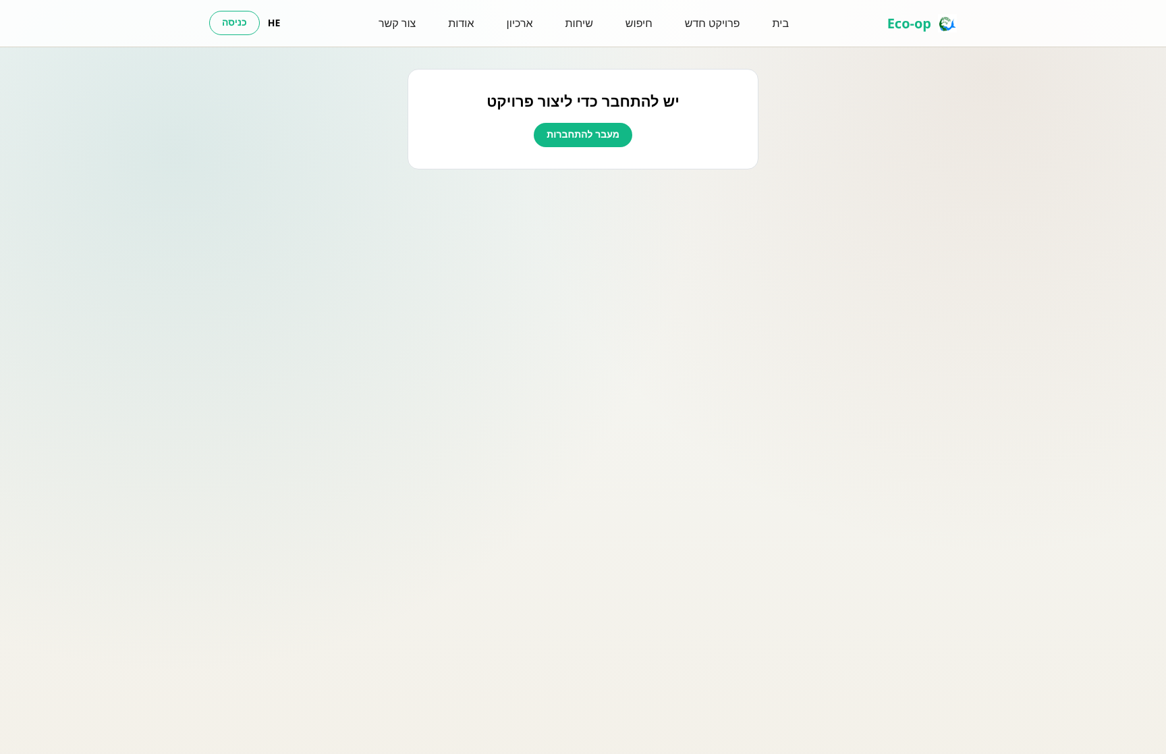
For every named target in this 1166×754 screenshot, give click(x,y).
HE (274, 23)
